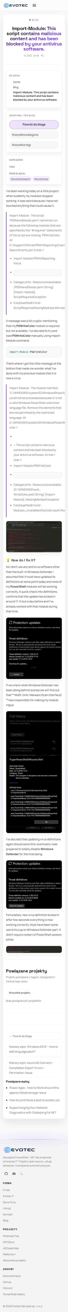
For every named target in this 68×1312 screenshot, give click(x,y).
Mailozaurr (9, 1254)
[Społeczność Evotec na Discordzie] (14, 1173)
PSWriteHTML (11, 1236)
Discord (7, 1288)
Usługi (7, 1208)
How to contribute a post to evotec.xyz (34, 1100)
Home (16, 82)
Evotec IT (8, 1196)
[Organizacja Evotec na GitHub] (6, 1173)
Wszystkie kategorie (25, 135)
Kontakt (8, 1214)
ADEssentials (11, 1248)
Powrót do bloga (34, 124)
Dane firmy (9, 1202)
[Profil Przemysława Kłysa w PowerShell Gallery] (21, 1173)
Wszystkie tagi (21, 145)
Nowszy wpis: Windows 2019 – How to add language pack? (33, 1049)
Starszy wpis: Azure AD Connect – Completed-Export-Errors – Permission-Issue (31, 1068)
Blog (15, 87)
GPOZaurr (9, 1242)
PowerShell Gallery (14, 1294)
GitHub (7, 1282)
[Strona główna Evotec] (15, 5)
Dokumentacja (12, 1276)
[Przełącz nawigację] (34, 5)
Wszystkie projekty (19, 992)
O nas (6, 1190)
